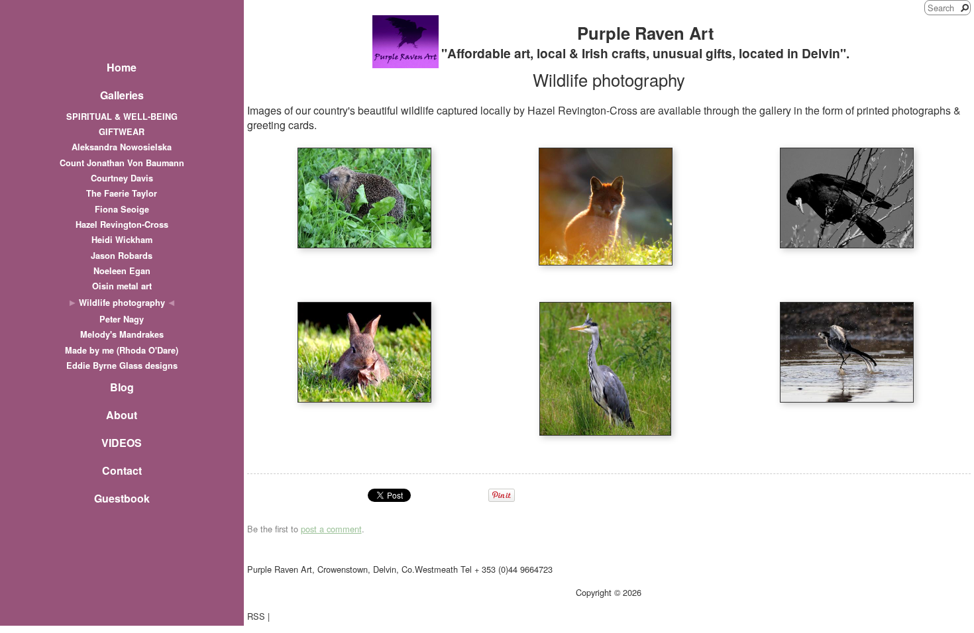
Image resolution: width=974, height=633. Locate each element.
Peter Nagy (121, 319)
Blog (122, 387)
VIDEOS (121, 442)
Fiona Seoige (122, 209)
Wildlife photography (122, 303)
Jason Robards (121, 256)
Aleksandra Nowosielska (122, 147)
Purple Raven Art (645, 33)
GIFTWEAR (121, 132)
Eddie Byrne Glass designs (122, 365)
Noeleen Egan (121, 271)
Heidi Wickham (121, 240)
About (121, 414)
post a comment (331, 528)
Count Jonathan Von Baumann (122, 163)
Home (121, 67)
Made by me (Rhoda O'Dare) (121, 350)
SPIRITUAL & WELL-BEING (122, 116)
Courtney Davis (122, 178)
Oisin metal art (122, 286)
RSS (256, 616)
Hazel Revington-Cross (122, 224)
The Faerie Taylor (121, 193)
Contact (122, 470)
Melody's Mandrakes (122, 334)
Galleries (122, 95)
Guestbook (122, 498)
